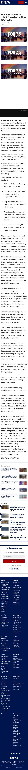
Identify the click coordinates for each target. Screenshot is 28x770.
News (10, 23)
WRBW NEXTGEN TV (5, 700)
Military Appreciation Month (4, 608)
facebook (8, 753)
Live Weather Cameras (16, 583)
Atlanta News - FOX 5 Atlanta (16, 665)
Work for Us (4, 688)
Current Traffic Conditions (4, 619)
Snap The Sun (16, 604)
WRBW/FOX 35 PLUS (4, 704)
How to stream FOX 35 (5, 679)
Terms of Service (15, 569)
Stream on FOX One (16, 714)
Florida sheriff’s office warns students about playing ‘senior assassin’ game (8, 489)
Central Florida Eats (4, 672)
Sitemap (3, 611)
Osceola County (5, 598)
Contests (4, 714)
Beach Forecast (16, 595)
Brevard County (5, 589)
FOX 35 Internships (5, 690)
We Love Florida (17, 617)
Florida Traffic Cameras (4, 626)
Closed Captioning (5, 706)
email (20, 753)
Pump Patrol (4, 617)
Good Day (16, 615)
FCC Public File (4, 708)
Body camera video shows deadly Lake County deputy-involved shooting (18, 537)
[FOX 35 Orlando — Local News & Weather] (5, 2)
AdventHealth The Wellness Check (17, 623)
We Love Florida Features (5, 641)
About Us (4, 676)
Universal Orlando (5, 650)
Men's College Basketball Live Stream (16, 735)
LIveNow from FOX (4, 668)
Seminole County (5, 600)
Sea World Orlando (5, 648)
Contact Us (4, 685)
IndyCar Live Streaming (16, 731)
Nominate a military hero (4, 604)
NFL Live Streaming (15, 718)
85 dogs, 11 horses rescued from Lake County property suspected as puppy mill (17, 522)
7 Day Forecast (16, 590)
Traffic (3, 615)
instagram (14, 753)
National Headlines (5, 587)
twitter (11, 753)
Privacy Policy (15, 568)
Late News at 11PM (4, 665)
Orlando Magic (16, 642)
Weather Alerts (16, 585)
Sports (15, 637)
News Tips (16, 676)
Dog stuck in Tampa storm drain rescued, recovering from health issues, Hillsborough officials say (9, 476)
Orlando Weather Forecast (17, 588)
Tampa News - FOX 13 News (16, 662)
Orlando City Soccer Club (16, 644)
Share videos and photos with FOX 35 (17, 686)
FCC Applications (5, 710)
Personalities (4, 686)
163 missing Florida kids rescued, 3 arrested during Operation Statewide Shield (9, 496)
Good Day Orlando (5, 661)
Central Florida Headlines (4, 585)
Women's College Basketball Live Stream (17, 739)
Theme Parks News (4, 644)
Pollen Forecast (16, 597)
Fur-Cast (15, 629)
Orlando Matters (5, 663)
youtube (17, 753)
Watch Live (21, 2)
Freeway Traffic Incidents (5, 622)
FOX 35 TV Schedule (3, 659)
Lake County (4, 593)
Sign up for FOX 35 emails (5, 692)
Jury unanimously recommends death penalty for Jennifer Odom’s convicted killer (9, 469)
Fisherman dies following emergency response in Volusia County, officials (17, 516)
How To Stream (5, 656)
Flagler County (4, 591)
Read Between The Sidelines (16, 639)
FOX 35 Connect (17, 689)
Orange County (5, 596)
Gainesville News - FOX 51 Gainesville (17, 659)
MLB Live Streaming (15, 724)
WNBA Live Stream (15, 743)
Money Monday (16, 633)
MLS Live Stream (17, 745)
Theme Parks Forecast (16, 593)
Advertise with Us (5, 698)
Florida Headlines (5, 582)
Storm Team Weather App (16, 601)
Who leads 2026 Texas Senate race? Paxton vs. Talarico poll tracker (9, 482)
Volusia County (4, 601)
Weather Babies (17, 620)
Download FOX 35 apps (5, 695)
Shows (3, 654)
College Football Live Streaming (17, 721)
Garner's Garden (17, 627)
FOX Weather (16, 599)
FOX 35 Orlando (4, 23)
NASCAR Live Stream (16, 727)
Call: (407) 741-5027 (16, 679)
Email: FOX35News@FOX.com (18, 682)
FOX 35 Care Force (17, 619)
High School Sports (17, 647)
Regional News (16, 655)
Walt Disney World (5, 647)
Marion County (4, 594)
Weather (16, 580)
